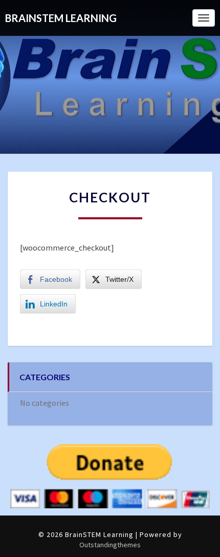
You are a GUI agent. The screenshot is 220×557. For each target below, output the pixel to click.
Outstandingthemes (110, 544)
